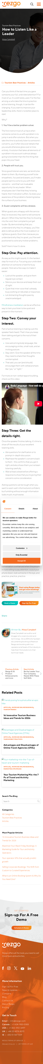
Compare (6, 993)
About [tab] (35, 509)
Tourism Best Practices (15, 82)
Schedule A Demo (21, 928)
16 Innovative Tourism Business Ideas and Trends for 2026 (20, 839)
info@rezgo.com (18, 1021)
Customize (20, 548)
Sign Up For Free (29, 603)
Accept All (21, 561)
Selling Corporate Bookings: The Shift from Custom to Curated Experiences (20, 869)
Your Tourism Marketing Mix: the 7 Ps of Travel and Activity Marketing (21, 777)
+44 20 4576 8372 (16, 1031)
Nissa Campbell (8, 39)
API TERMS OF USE (25, 1044)
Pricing (5, 1007)
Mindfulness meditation (12, 305)
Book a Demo (9, 603)
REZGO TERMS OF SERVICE (12, 1040)
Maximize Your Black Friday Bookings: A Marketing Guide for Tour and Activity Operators (19, 849)
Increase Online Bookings (22, 707)
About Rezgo (8, 1004)
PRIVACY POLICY (8, 1044)
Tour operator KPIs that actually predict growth (19, 860)
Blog (4, 997)
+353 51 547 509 (14, 1035)
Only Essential (21, 555)
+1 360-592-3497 (17, 1028)
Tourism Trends (10, 709)
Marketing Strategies (12, 769)
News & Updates (9, 990)
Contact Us (7, 1000)
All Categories (8, 814)
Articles (31, 82)
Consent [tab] (7, 509)
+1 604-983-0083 (20, 1024)
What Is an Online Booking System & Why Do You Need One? (21, 877)
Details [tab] (21, 509)
